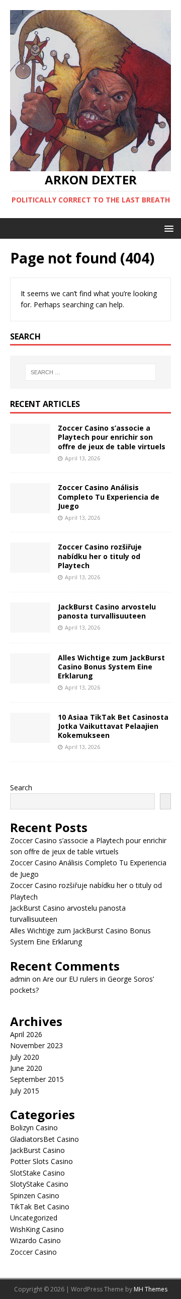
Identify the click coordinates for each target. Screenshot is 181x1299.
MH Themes (150, 1289)
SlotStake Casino (37, 1173)
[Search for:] (90, 372)
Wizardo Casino (35, 1240)
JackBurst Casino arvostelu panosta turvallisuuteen (107, 611)
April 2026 (26, 1034)
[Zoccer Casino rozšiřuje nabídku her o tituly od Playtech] (30, 567)
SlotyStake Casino (39, 1184)
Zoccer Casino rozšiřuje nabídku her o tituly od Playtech (100, 556)
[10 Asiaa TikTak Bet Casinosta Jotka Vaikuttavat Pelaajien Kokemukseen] (30, 736)
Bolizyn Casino (34, 1127)
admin (20, 979)
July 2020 (24, 1057)
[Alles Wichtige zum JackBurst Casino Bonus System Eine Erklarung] (30, 677)
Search (21, 787)
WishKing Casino (37, 1229)
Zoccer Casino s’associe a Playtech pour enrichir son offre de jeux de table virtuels (111, 437)
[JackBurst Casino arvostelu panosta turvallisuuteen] (30, 626)
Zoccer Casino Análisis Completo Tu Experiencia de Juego (108, 496)
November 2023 (36, 1045)
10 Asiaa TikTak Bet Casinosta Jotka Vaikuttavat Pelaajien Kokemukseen (113, 726)
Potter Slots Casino (41, 1161)
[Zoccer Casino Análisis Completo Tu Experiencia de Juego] (30, 507)
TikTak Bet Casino (39, 1206)
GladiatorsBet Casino (44, 1139)
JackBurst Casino (37, 1150)
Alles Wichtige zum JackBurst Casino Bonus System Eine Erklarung (111, 666)
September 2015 (37, 1079)
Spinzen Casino (34, 1195)
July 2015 (24, 1091)
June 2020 (26, 1068)
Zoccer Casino (33, 1252)
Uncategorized (33, 1217)
